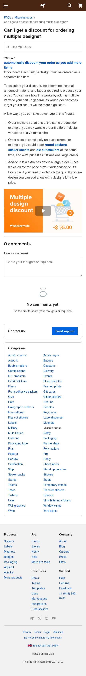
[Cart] (80, 5)
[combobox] (43, 47)
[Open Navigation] (5, 5)
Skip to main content (3, 3)
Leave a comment (16, 253)
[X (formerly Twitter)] (39, 618)
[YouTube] (53, 618)
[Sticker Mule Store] (32, 618)
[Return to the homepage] (43, 5)
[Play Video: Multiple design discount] (43, 211)
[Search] (69, 5)
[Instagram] (46, 618)
